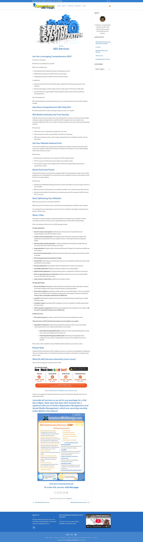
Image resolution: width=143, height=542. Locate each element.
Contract (98, 47)
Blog (84, 6)
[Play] (88, 526)
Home (59, 6)
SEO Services (99, 55)
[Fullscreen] (109, 526)
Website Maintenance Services (79, 502)
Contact (95, 537)
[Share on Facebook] (55, 492)
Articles (56, 537)
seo (71, 498)
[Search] (107, 1)
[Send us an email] (34, 527)
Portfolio (71, 6)
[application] (98, 521)
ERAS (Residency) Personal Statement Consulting (103, 42)
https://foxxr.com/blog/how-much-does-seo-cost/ (63, 390)
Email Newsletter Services (42, 502)
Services (78, 6)
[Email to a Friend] (61, 492)
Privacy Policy (82, 540)
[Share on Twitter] (58, 492)
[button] (110, 6)
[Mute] (106, 526)
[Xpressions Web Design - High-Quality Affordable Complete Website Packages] (43, 6)
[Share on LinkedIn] (67, 492)
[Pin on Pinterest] (64, 492)
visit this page (71, 487)
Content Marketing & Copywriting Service (79, 537)
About (64, 6)
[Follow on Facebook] (109, 1)
